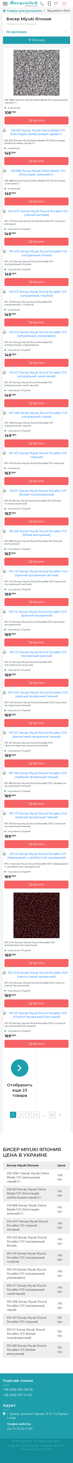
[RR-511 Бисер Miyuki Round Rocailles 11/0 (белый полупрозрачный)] (36, 492)
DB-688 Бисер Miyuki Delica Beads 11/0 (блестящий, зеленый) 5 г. (35, 182)
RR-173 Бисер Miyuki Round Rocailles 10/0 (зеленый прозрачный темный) (34, 825)
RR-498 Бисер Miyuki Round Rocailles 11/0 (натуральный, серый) (28, 424)
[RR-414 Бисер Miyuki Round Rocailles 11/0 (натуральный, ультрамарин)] (36, 334)
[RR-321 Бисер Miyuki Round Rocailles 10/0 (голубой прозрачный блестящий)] (36, 1015)
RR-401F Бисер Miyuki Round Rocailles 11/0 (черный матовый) (34, 222)
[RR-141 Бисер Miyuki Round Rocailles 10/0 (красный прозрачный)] (36, 613)
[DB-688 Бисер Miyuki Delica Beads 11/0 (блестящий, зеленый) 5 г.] (36, 172)
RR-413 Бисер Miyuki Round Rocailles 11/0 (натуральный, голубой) (28, 303)
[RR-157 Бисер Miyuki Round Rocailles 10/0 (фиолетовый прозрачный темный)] (36, 734)
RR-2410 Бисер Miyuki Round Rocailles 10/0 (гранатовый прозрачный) (29, 943)
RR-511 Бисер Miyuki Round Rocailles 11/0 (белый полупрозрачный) (32, 502)
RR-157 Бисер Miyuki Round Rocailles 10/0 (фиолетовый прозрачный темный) (28, 744)
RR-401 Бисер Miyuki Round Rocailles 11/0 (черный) (34, 463)
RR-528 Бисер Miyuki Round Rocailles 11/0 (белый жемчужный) (33, 542)
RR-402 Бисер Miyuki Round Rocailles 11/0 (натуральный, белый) (28, 263)
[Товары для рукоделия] (23, 3)
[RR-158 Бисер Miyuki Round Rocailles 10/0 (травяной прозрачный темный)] (36, 775)
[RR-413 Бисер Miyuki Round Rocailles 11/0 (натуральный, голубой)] (36, 293)
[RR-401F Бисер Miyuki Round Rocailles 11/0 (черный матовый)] (36, 213)
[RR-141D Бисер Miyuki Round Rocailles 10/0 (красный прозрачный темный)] (36, 694)
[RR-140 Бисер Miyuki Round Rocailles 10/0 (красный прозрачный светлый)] (36, 573)
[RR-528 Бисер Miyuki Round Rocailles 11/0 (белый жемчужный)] (36, 532)
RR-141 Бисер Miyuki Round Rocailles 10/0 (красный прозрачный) (34, 623)
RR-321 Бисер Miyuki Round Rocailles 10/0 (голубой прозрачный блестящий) (34, 1024)
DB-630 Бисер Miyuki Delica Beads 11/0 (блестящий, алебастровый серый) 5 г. (34, 142)
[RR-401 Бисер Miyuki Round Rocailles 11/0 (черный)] (36, 455)
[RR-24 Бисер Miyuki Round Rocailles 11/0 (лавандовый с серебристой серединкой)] (36, 855)
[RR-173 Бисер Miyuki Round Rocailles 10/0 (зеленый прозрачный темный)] (36, 815)
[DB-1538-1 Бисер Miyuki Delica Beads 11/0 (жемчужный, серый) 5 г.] (36, 72)
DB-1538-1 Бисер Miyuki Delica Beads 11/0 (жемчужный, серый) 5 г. (36, 101)
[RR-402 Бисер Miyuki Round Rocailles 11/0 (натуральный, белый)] (36, 253)
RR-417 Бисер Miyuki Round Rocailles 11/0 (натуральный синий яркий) (28, 383)
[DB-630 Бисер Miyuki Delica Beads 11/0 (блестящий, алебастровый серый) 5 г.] (36, 132)
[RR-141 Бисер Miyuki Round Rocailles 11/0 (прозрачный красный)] (36, 654)
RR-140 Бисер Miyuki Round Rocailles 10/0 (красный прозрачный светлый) (35, 583)
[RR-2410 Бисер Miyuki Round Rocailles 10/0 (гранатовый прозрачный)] (36, 915)
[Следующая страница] (60, 1115)
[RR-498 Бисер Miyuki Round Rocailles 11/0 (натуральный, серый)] (36, 414)
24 (52, 1115)
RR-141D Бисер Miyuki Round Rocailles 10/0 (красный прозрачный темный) (35, 703)
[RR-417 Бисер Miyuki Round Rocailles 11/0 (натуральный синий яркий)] (36, 374)
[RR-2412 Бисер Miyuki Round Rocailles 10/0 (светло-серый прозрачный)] (36, 974)
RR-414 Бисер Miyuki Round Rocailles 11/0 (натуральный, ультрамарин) (28, 343)
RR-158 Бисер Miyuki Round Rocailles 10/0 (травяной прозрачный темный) (35, 784)
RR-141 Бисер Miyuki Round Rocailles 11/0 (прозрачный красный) (28, 663)
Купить (38, 120)
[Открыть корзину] (64, 4)
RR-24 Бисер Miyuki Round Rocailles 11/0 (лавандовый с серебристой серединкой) (36, 865)
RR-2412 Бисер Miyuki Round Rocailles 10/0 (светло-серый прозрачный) (34, 984)
